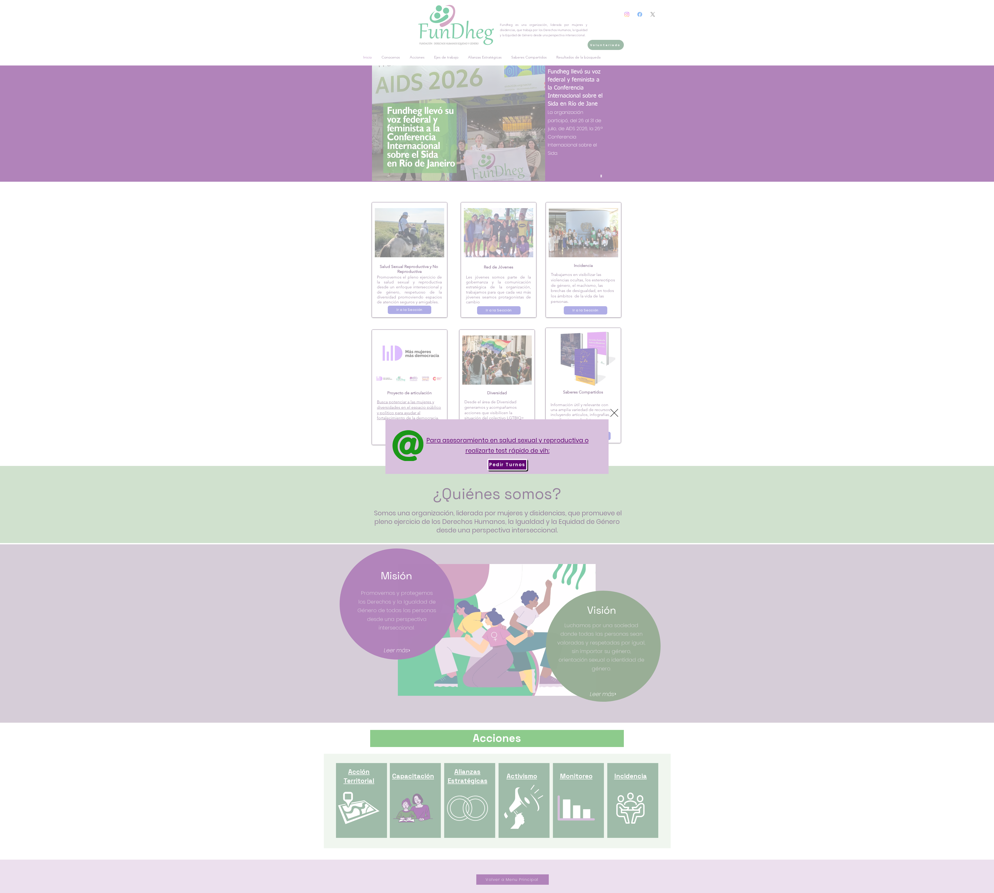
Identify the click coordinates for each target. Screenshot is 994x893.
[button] (614, 413)
